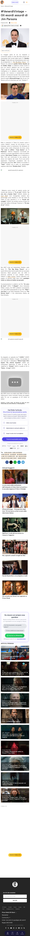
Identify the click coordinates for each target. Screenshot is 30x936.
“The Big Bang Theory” (19, 62)
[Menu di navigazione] (26, 2)
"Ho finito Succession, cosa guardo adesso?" (12, 626)
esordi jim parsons (17, 452)
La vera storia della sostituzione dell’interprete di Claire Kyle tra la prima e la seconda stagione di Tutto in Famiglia (14, 487)
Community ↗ (6, 917)
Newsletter (5, 915)
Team (3, 909)
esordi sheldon (5, 454)
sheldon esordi (22, 456)
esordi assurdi (8, 452)
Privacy (15, 907)
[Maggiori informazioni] (20, 25)
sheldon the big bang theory (9, 458)
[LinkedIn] (19, 462)
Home (2, 6)
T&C (24, 907)
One (17, 456)
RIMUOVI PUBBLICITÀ (15, 137)
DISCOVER (15, 2)
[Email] (23, 462)
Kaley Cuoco (11, 276)
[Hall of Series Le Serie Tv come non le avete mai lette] (2, 2)
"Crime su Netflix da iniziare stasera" (15, 630)
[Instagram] (14, 928)
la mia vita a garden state (8, 456)
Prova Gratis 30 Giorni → (9, 912)
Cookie (19, 907)
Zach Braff (4, 196)
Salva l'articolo (5, 50)
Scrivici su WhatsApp (15, 635)
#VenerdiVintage (9, 6)
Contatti (10, 907)
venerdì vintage (22, 458)
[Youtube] (11, 928)
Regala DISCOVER (7, 922)
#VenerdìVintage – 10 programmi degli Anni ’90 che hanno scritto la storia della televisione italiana (14, 511)
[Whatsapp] (15, 462)
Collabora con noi (9, 909)
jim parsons (13, 454)
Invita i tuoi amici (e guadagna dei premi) (14, 920)
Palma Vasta (14, 22)
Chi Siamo (4, 907)
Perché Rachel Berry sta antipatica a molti (14, 576)
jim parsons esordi (21, 454)
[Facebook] (7, 462)
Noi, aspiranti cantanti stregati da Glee (13, 555)
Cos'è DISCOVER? (21, 639)
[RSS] (24, 928)
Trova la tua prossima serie (15, 439)
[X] (11, 462)
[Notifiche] (24, 2)
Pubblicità (17, 909)
